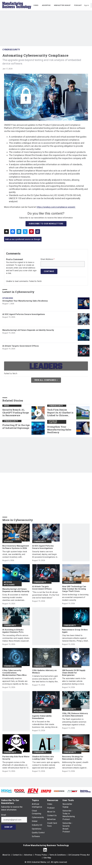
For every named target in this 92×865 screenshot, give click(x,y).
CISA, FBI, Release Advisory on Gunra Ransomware (75, 714)
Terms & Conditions (57, 855)
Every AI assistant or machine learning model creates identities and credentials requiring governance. (15, 598)
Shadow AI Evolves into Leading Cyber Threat (43, 757)
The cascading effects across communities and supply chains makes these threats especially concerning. (16, 638)
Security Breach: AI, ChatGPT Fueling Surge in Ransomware (15, 412)
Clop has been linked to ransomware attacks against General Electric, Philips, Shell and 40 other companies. (75, 638)
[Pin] (31, 231)
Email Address (48, 259)
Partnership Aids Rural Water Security (16, 757)
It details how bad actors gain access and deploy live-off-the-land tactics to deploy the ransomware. (45, 679)
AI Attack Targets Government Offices (20, 346)
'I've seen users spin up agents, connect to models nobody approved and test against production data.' (46, 765)
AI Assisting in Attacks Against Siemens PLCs (12, 631)
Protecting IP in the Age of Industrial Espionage (16, 426)
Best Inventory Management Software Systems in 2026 (15, 547)
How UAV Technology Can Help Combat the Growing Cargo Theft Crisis (74, 588)
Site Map (47, 858)
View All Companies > (46, 380)
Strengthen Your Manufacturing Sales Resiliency (25, 301)
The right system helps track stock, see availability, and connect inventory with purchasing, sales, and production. (14, 554)
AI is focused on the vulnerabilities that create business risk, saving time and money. (45, 724)
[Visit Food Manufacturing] (19, 791)
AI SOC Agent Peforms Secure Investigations (23, 314)
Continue (49, 271)
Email (3, 815)
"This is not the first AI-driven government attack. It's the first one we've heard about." (45, 595)
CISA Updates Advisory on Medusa (44, 671)
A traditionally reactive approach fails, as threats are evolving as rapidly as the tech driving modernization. (15, 681)
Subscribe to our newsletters (46, 224)
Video (6, 406)
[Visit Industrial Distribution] (59, 791)
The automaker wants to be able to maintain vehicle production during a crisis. (74, 681)
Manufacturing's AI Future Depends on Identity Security (28, 330)
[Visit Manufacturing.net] (72, 791)
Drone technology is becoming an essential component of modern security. (75, 597)
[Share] (12, 231)
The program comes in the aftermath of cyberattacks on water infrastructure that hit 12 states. (15, 765)
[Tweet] (25, 231)
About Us (6, 855)
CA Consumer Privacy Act (79, 855)
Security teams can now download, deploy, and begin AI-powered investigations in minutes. (44, 554)
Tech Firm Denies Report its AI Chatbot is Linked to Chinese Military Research (60, 412)
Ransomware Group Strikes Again (75, 631)
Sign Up (8, 827)
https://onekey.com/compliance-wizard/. (56, 207)
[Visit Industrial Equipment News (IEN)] (32, 791)
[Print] (6, 231)
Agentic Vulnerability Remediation (42, 717)
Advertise (28, 855)
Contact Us (17, 855)
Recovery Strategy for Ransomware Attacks (72, 757)
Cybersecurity (11, 49)
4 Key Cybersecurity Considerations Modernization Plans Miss (14, 672)
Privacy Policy (41, 855)
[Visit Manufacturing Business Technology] (85, 791)
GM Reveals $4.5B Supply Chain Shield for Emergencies (73, 672)
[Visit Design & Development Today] (6, 791)
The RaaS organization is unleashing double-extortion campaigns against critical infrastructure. (74, 722)
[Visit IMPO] (46, 791)
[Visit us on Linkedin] (45, 850)
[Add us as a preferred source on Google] (37, 231)
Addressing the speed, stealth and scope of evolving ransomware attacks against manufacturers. (75, 765)
